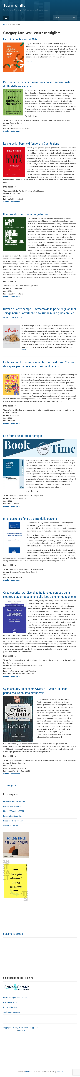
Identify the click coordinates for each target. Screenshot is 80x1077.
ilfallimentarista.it (10, 1002)
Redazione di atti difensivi (13, 821)
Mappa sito (34, 1027)
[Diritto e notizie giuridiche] (17, 987)
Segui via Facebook (13, 933)
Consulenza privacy (10, 826)
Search (74, 17)
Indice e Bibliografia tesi (12, 806)
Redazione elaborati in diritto (14, 801)
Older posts (9, 785)
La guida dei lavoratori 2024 (20, 39)
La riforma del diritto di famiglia (23, 436)
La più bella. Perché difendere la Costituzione (31, 143)
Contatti (21, 1030)
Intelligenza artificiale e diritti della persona (30, 518)
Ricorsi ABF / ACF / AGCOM (13, 811)
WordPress (28, 1071)
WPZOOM (60, 1071)
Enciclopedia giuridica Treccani (15, 997)
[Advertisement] (16, 917)
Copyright (7, 1027)
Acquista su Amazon (11, 131)
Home (5, 24)
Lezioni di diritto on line (12, 816)
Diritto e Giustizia (10, 1007)
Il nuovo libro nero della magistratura (25, 214)
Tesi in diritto (14, 5)
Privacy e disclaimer (20, 1027)
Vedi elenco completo (11, 1012)
